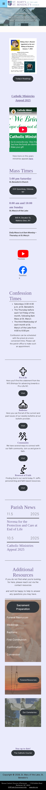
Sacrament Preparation (23, 607)
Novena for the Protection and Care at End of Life (22, 525)
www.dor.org (33, 787)
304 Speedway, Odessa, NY (23, 190)
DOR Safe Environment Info (17, 787)
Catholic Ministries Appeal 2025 (20, 547)
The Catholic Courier (23, 753)
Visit (23, 393)
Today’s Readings (23, 78)
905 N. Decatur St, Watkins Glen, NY (23, 219)
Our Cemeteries (30, 712)
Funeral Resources (28, 680)
